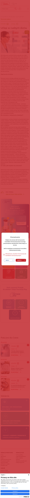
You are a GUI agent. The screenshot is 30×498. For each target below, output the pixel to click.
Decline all (15, 494)
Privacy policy (15, 487)
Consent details (4, 487)
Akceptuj (19, 260)
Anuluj (7, 260)
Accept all (15, 491)
